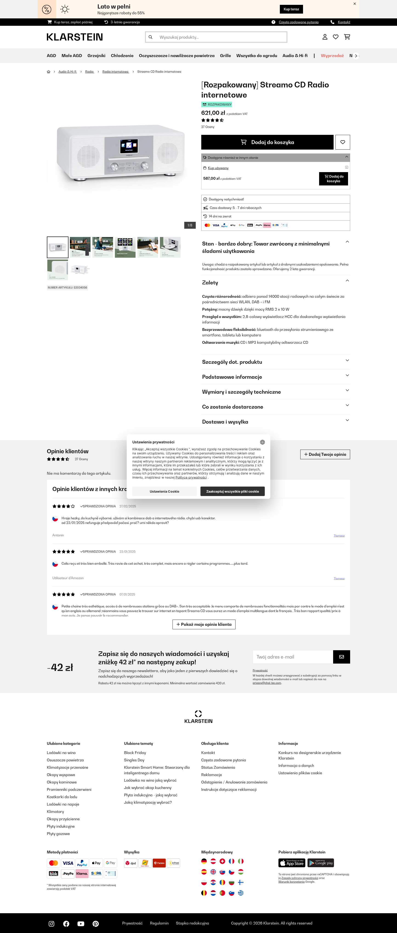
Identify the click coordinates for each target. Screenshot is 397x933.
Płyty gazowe (58, 833)
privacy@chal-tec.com (267, 683)
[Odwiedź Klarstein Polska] (204, 882)
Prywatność (260, 670)
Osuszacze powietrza (65, 760)
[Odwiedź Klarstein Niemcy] (204, 861)
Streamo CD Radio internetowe (159, 71)
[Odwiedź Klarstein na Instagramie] (51, 924)
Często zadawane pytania (299, 22)
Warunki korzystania (291, 881)
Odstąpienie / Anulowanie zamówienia (234, 782)
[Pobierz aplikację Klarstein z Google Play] (320, 862)
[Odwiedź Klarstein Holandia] (213, 893)
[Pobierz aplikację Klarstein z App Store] (292, 862)
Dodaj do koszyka (272, 142)
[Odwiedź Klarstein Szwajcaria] (222, 861)
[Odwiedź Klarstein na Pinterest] (95, 924)
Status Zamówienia (218, 767)
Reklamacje (211, 774)
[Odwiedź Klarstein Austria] (213, 861)
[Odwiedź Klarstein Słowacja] (222, 872)
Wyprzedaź (332, 55)
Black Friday (135, 752)
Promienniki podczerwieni (69, 789)
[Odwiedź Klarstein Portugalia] (222, 893)
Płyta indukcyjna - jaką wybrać (150, 795)
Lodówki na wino (61, 752)
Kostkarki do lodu (62, 796)
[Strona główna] (53, 71)
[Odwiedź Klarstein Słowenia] (231, 893)
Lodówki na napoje (63, 804)
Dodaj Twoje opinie (327, 454)
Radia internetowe (115, 71)
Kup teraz (291, 9)
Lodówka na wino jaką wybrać (150, 780)
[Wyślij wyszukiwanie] (150, 37)
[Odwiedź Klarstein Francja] (231, 861)
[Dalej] (355, 55)
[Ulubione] (335, 37)
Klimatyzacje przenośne (67, 767)
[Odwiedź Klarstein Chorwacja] (213, 882)
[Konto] (325, 37)
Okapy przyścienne (63, 819)
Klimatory (55, 811)
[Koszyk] (347, 37)
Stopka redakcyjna (192, 923)
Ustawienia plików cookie (300, 773)
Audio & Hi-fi (68, 71)
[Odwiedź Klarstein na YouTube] (80, 924)
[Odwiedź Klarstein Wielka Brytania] (213, 872)
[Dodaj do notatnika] (342, 142)
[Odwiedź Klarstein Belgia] (204, 893)
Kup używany (218, 168)
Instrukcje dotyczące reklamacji (229, 789)
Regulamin (159, 923)
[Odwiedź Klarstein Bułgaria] (231, 882)
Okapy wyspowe (61, 774)
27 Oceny (207, 127)
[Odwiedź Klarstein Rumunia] (222, 882)
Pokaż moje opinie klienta (206, 624)
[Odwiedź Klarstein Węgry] (241, 872)
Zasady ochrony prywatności (299, 878)
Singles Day (134, 760)
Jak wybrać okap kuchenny (147, 787)
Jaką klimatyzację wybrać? (148, 802)
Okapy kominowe (62, 782)
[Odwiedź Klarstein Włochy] (241, 861)
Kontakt (344, 22)
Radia (89, 71)
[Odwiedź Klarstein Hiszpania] (204, 872)
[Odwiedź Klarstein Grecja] (241, 893)
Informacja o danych (296, 765)
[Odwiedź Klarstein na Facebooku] (66, 924)
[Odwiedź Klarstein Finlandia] (241, 882)
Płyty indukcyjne (61, 826)
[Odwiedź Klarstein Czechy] (231, 872)
